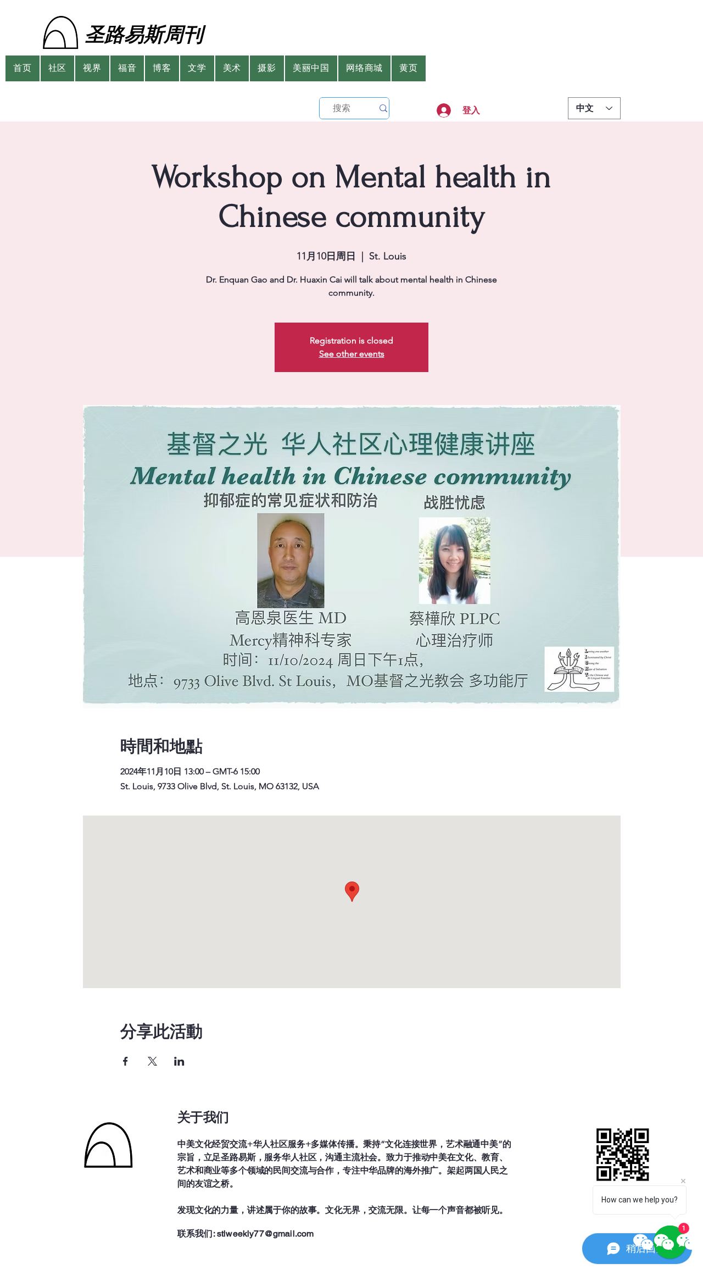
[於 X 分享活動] (152, 1061)
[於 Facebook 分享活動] (125, 1061)
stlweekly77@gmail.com (265, 1233)
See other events (351, 353)
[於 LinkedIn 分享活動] (179, 1061)
